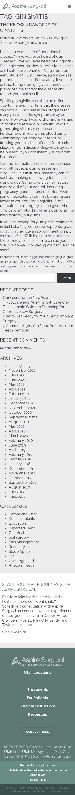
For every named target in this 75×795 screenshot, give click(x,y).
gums (50, 261)
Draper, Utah (41, 747)
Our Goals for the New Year (25, 297)
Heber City (61, 747)
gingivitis (6, 261)
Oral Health (20, 257)
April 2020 (17, 431)
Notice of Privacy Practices (37, 765)
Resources (37, 714)
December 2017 (22, 468)
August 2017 (19, 487)
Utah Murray (32, 752)
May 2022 (16, 384)
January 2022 (19, 398)
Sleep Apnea (19, 551)
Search (4, 271)
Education (17, 523)
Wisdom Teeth (21, 565)
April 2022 (17, 389)
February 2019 (21, 454)
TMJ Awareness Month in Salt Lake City (36, 302)
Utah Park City (58, 752)
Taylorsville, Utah (56, 756)
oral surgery (19, 537)
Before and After (23, 514)
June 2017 (17, 496)
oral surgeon (26, 266)
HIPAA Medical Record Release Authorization (37, 770)
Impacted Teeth (22, 528)
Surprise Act (37, 774)
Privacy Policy (37, 779)
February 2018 (20, 459)
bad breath (46, 257)
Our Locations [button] (14, 632)
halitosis (60, 261)
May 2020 (17, 426)
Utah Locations (37, 672)
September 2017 (23, 482)
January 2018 (19, 464)
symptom (42, 266)
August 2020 (19, 422)
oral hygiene (8, 266)
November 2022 (22, 370)
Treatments (37, 689)
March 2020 (18, 436)
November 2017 (22, 473)
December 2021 (22, 403)
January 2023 (19, 366)
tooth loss (65, 266)
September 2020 (23, 417)
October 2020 (20, 412)
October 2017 (20, 478)
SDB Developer (56, 38)
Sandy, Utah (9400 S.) (22, 756)
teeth (53, 266)
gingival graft (64, 257)
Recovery (17, 547)
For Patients (37, 698)
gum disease (21, 261)
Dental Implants (22, 518)
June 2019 (17, 445)
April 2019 (17, 450)
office (70, 261)
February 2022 (20, 394)
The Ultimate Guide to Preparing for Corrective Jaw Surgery (33, 309)
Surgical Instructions (37, 706)
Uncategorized (21, 561)
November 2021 (22, 408)
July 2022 (16, 375)
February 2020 (21, 440)
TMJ (12, 556)
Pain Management (24, 542)
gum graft (38, 261)
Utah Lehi (12, 752)
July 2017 (16, 492)
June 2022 (17, 380)
